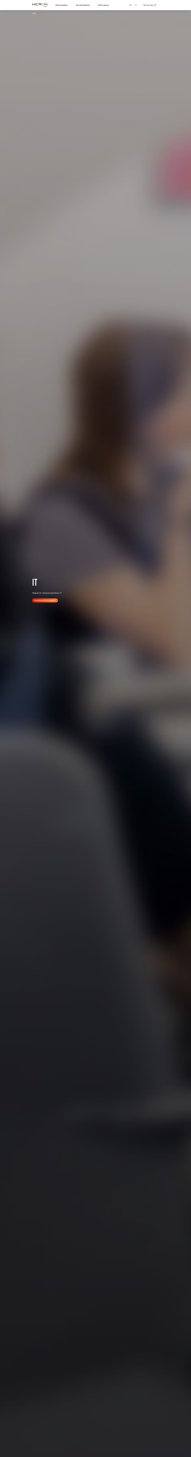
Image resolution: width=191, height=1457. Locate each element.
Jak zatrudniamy (83, 5)
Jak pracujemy (61, 5)
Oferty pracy (103, 5)
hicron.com (148, 5)
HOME (34, 13)
